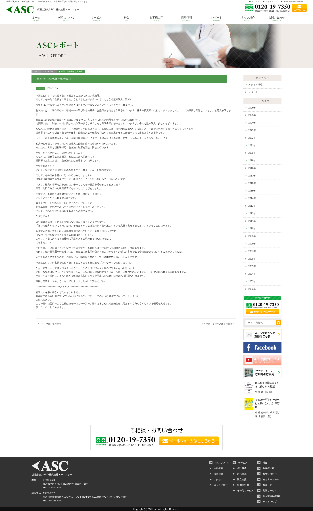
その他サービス (245, 490)
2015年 (252, 190)
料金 (126, 19)
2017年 (252, 175)
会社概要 (218, 468)
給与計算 (242, 473)
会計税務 (242, 468)
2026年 (252, 107)
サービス (96, 19)
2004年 (252, 273)
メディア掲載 (255, 84)
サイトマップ (271, 1)
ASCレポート (49, 71)
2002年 (252, 289)
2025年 (252, 115)
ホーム (36, 19)
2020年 (252, 153)
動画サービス (270, 490)
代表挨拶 (218, 473)
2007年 (252, 251)
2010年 (252, 228)
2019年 (252, 160)
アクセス (256, 1)
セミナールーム (271, 479)
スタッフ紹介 (247, 19)
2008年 (252, 243)
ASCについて (66, 19)
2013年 (252, 206)
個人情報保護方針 (272, 496)
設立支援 (242, 479)
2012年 (252, 213)
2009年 (252, 236)
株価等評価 (243, 485)
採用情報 (186, 19)
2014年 (252, 198)
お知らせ (267, 485)
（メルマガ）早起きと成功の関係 (215, 324)
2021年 (252, 145)
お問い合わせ (276, 19)
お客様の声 (156, 19)
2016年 (252, 183)
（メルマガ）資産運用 (50, 324)
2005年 (252, 266)
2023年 (252, 130)
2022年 (252, 138)
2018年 (252, 168)
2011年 (252, 221)
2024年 (252, 122)
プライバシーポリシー (293, 1)
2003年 (252, 281)
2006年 (252, 258)
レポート (216, 19)
